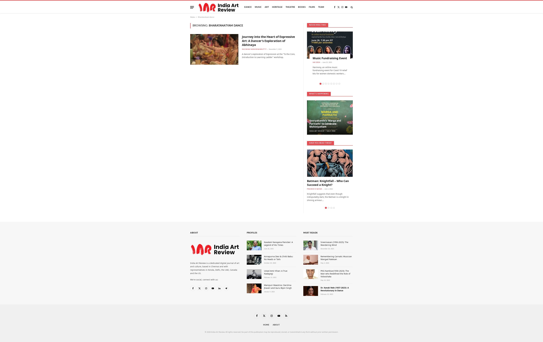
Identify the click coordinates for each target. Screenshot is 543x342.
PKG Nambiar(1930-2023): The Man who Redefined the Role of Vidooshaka (335, 274)
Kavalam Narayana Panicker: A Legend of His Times (278, 243)
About (276, 325)
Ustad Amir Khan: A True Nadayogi (275, 272)
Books (302, 7)
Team (321, 7)
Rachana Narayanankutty (254, 49)
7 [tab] (336, 84)
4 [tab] (328, 84)
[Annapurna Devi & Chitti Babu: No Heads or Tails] (254, 260)
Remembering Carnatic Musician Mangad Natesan (336, 258)
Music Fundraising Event (330, 58)
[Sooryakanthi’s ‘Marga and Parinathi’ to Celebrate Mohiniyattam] (330, 117)
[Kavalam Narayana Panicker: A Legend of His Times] (254, 245)
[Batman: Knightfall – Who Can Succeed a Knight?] (330, 163)
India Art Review (316, 131)
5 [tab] (331, 84)
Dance (248, 7)
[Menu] (192, 7)
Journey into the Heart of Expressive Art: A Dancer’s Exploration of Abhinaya (268, 41)
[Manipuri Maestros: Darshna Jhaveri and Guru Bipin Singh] (254, 288)
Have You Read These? (320, 143)
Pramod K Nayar (314, 189)
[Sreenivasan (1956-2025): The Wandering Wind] (310, 245)
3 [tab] (326, 84)
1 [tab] (320, 84)
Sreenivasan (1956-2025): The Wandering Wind (334, 243)
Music (258, 7)
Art (267, 7)
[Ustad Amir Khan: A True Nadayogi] (254, 274)
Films (312, 7)
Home (192, 17)
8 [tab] (339, 84)
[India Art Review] (219, 7)
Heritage (277, 7)
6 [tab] (334, 84)
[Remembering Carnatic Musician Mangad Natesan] (310, 260)
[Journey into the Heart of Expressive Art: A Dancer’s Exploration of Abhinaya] (214, 49)
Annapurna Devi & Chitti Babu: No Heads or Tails (278, 258)
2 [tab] (323, 84)
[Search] (351, 7)
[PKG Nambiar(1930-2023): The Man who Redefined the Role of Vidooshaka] (310, 274)
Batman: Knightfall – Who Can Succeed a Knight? (328, 183)
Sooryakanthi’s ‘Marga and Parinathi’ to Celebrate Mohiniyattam (325, 123)
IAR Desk (316, 62)
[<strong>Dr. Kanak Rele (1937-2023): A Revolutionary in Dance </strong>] (310, 291)
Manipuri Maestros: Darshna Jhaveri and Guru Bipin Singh (278, 286)
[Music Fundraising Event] (330, 45)
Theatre (290, 7)
